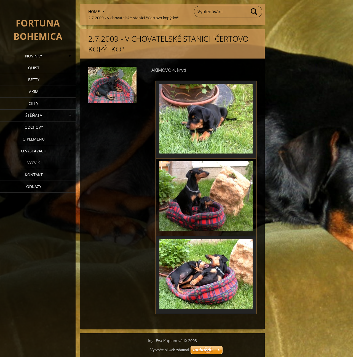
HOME (94, 11)
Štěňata (33, 115)
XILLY (33, 103)
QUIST (33, 67)
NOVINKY (33, 56)
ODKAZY (33, 186)
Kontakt (34, 174)
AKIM (34, 91)
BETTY (33, 79)
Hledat (254, 11)
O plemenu (34, 139)
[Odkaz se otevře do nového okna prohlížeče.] (112, 85)
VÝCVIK (33, 162)
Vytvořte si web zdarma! (169, 350)
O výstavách (33, 151)
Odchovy (34, 127)
